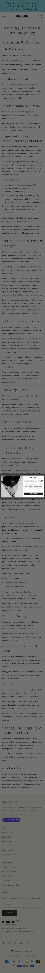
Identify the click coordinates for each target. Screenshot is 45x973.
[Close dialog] (43, 476)
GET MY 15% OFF (33, 493)
